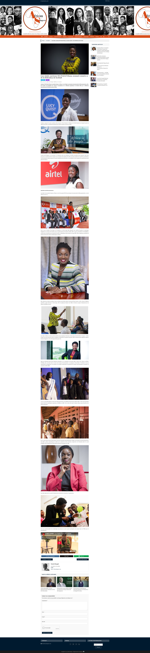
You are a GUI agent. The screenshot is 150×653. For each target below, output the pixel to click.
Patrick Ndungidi (51, 81)
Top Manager (70, 36)
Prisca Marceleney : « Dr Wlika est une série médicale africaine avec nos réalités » (103, 74)
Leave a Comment (59, 81)
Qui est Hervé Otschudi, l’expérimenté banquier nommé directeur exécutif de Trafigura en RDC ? (103, 58)
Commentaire (44, 600)
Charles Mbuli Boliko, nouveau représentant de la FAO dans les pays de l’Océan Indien (48, 589)
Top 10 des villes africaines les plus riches (83, 559)
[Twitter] (52, 567)
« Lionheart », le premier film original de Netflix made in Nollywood (47, 559)
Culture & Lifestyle (78, 36)
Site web (43, 621)
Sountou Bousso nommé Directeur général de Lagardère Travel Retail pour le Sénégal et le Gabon (80, 589)
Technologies (86, 36)
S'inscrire (98, 647)
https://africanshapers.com (56, 569)
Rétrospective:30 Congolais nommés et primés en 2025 (102, 84)
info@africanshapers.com (46, 643)
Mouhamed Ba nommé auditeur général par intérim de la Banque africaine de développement (64, 589)
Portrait (51, 36)
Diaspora (64, 36)
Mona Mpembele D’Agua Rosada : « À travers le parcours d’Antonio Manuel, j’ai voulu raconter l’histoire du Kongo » (103, 66)
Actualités (46, 36)
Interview (92, 36)
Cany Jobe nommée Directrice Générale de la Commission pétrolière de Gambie (102, 79)
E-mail (43, 616)
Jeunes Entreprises (57, 36)
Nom (43, 612)
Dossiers (97, 36)
